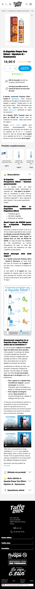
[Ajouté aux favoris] (32, 15)
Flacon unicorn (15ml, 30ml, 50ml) (7, 161)
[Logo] (18, 4)
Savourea (15, 99)
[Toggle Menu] (2, 4)
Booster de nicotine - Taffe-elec (19, 162)
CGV (13, 581)
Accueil (3, 11)
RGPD (32, 581)
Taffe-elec (5, 543)
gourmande (12, 110)
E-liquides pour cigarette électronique (18, 11)
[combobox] (10, 4)
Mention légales (22, 581)
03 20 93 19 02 (19, 532)
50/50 (21, 117)
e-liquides (15, 451)
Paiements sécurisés (4, 581)
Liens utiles (6, 537)
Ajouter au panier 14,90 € (25, 68)
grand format (15, 125)
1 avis (29, 62)
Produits (5, 548)
